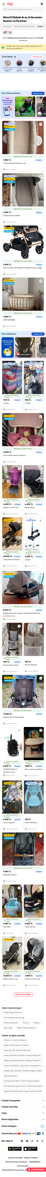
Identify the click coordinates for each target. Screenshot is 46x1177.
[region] (24, 66)
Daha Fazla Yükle (23, 994)
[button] (3, 4)
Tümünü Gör (37, 57)
